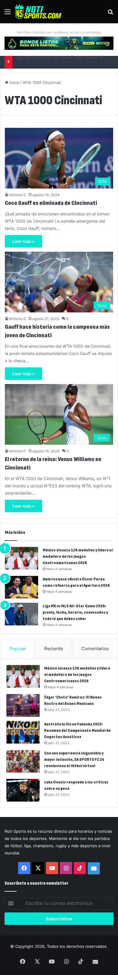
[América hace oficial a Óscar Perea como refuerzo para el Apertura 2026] (21, 587)
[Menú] (8, 14)
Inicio (13, 82)
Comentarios (95, 648)
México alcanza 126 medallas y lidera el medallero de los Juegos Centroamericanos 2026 (78, 556)
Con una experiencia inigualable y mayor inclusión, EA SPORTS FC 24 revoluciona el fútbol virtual (74, 759)
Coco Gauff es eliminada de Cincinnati (51, 203)
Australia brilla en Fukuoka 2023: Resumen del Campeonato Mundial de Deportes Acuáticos (77, 730)
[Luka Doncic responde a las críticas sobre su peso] (23, 790)
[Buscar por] (110, 14)
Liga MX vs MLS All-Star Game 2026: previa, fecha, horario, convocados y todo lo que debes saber (75, 612)
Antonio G (17, 194)
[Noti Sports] (38, 11)
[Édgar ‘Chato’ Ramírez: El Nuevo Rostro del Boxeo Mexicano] (23, 705)
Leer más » (23, 241)
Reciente (53, 648)
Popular (17, 648)
